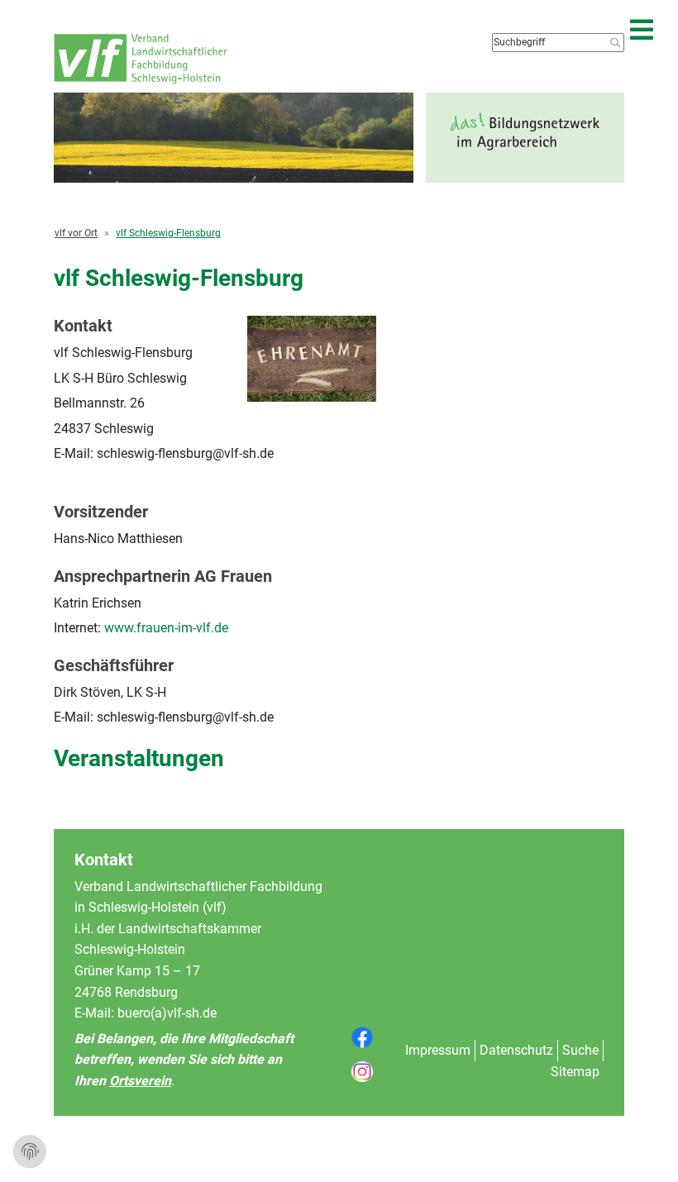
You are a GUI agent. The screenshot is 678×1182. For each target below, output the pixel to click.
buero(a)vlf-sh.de (167, 1013)
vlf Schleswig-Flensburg (168, 233)
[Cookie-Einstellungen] (29, 1152)
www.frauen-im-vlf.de (166, 628)
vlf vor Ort (76, 233)
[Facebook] (362, 1037)
